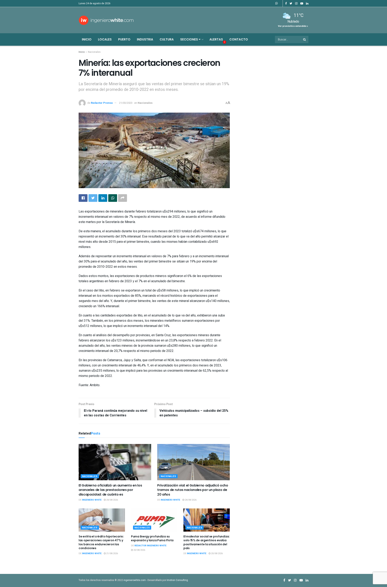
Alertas (216, 39)
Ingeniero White (92, 500)
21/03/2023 (125, 103)
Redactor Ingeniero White (150, 545)
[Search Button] (304, 39)
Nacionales (94, 52)
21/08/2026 (112, 553)
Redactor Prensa (102, 103)
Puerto (124, 39)
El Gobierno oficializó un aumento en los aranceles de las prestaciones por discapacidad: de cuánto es (110, 490)
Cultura (167, 39)
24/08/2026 (112, 500)
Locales (105, 39)
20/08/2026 (139, 550)
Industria (145, 39)
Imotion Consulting (177, 580)
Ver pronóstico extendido (292, 26)
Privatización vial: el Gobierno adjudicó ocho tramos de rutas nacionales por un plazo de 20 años (192, 490)
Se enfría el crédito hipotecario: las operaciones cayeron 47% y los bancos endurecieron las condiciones (101, 542)
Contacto (238, 39)
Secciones (189, 39)
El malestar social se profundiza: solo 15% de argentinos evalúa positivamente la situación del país (206, 542)
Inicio (87, 39)
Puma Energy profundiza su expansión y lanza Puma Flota (152, 538)
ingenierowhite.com (135, 580)
